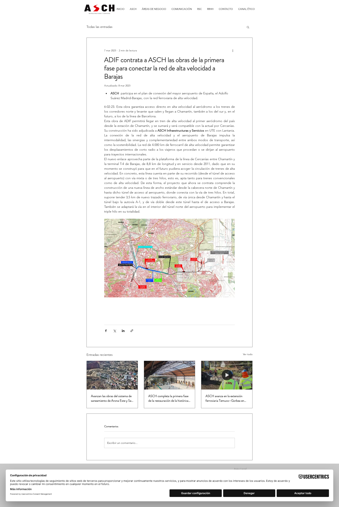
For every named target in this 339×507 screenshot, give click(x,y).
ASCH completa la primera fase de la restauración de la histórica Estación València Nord (168, 398)
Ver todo (247, 354)
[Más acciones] (233, 50)
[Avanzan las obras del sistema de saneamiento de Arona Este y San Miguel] (112, 375)
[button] (248, 27)
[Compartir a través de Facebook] (106, 330)
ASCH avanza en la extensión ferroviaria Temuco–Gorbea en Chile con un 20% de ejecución (225, 398)
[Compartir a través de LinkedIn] (123, 330)
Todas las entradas (99, 27)
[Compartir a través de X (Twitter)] (114, 330)
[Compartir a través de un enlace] (131, 330)
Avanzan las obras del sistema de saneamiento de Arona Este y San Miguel (112, 398)
